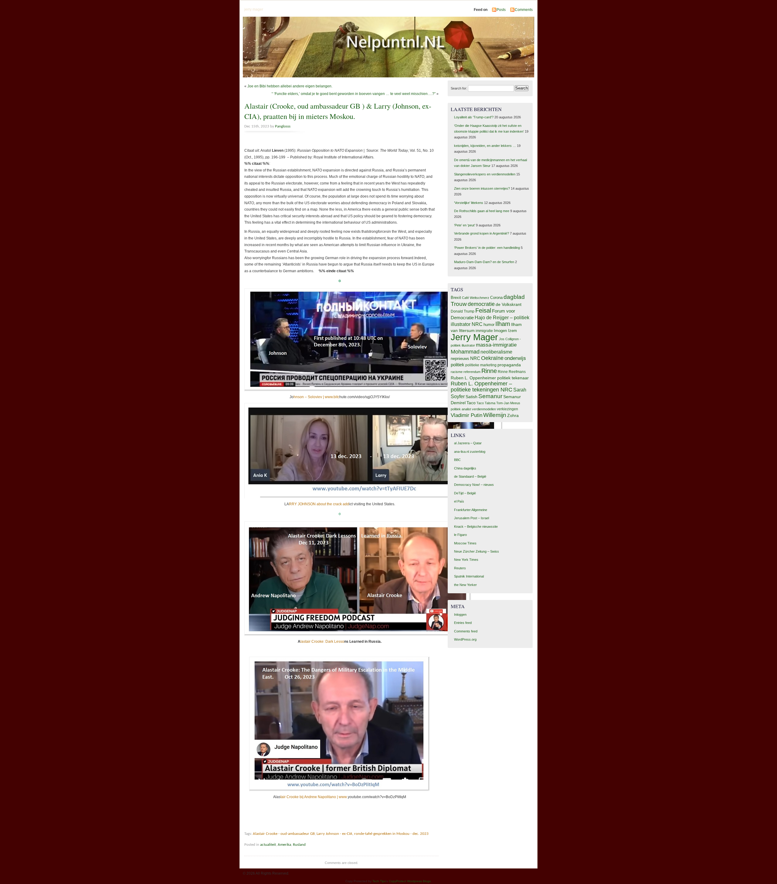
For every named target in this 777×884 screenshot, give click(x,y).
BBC (457, 460)
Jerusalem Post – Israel (471, 518)
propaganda (509, 364)
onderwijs (515, 358)
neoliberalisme (496, 351)
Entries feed (463, 623)
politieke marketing (481, 365)
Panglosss (282, 126)
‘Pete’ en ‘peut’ (464, 225)
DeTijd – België (465, 493)
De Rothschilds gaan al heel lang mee (481, 211)
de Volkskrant (508, 304)
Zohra (513, 415)
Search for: (459, 88)
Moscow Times (465, 543)
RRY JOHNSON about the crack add (319, 504)
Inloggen (460, 614)
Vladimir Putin (466, 415)
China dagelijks (465, 468)
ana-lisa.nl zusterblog (469, 451)
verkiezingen (507, 409)
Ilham (502, 323)
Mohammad (465, 351)
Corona (496, 297)
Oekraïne (492, 358)
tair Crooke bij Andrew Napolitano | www (313, 797)
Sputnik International (469, 576)
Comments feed (465, 631)
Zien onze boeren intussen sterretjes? (482, 188)
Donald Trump (462, 311)
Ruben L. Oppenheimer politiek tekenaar (490, 378)
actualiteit (268, 845)
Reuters (460, 568)
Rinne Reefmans (512, 372)
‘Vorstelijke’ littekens (468, 203)
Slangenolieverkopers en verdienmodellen (484, 174)
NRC (475, 358)
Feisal (483, 310)
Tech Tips (379, 881)
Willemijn (494, 415)
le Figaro (460, 535)
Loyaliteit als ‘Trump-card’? (474, 117)
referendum (471, 372)
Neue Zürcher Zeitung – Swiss (476, 551)
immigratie (484, 331)
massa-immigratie (496, 345)
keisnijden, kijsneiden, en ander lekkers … (485, 145)
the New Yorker (465, 585)
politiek (457, 364)
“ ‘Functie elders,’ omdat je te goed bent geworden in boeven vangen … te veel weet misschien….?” (354, 94)
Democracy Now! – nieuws (474, 484)
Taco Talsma (486, 403)
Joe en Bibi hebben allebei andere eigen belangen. (289, 86)
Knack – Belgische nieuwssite (476, 526)
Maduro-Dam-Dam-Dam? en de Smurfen (484, 262)
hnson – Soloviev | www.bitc (316, 397)
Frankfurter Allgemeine (470, 510)
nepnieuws (460, 358)
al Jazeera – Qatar (468, 443)
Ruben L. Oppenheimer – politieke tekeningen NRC (481, 386)
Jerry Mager (474, 337)
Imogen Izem (505, 330)
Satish (471, 397)
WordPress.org (465, 639)
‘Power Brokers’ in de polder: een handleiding (487, 247)
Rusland (299, 845)
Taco (471, 402)
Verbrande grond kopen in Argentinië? (481, 233)
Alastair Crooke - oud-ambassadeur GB (284, 834)
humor (489, 324)
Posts (501, 10)
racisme (457, 372)
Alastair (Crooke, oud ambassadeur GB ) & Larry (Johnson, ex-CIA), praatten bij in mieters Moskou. (337, 111)
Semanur (490, 396)
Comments (524, 10)
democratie (481, 304)
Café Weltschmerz (475, 298)
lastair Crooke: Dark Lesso (322, 641)
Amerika (284, 845)
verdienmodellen (484, 409)
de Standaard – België (470, 476)
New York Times (466, 559)
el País (459, 501)
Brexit (456, 297)
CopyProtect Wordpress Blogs (410, 881)
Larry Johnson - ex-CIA (334, 834)
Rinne (489, 370)
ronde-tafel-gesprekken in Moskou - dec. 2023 (391, 834)
